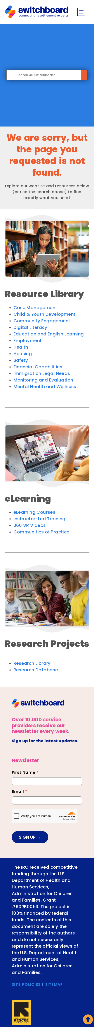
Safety (21, 360)
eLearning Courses (35, 512)
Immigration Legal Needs (42, 373)
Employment (28, 340)
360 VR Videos (30, 525)
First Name (25, 773)
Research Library (32, 663)
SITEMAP (54, 984)
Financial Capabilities (38, 367)
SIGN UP (28, 837)
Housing (23, 354)
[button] (81, 12)
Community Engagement (42, 321)
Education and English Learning (49, 334)
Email (19, 792)
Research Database (36, 670)
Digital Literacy (30, 327)
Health (21, 347)
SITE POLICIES (26, 984)
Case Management (35, 308)
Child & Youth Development (45, 314)
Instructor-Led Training (40, 519)
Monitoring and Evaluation (43, 380)
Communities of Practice (42, 532)
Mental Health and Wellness (45, 386)
